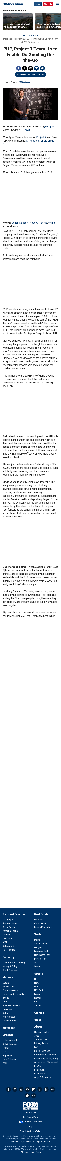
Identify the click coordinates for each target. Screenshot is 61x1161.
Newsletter (52, 1089)
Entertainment (10, 1040)
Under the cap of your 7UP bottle (29, 222)
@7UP (28, 129)
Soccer (37, 998)
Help (30, 1126)
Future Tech (40, 958)
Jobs (36, 1036)
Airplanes (7, 1055)
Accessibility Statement (46, 1062)
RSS (46, 1089)
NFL (36, 979)
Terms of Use (41, 1039)
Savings (6, 934)
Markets (8, 977)
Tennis (37, 1005)
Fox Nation (39, 1070)
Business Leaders (11, 1005)
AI (35, 962)
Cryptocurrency (10, 990)
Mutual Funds (9, 1020)
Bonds (6, 998)
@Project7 (50, 126)
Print (36, 68)
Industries (7, 1009)
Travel (6, 1048)
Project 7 (41, 137)
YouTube (27, 1089)
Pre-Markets (9, 1017)
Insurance (7, 938)
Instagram (21, 1089)
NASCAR (38, 990)
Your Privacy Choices (33, 1122)
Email (42, 68)
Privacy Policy (41, 1043)
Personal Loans (10, 931)
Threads (30, 68)
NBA (36, 983)
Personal (38, 919)
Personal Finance (13, 914)
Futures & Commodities (14, 994)
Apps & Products (42, 1077)
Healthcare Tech (42, 955)
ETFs (5, 1001)
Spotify (27, 1095)
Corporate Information (45, 1054)
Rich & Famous (10, 1044)
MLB (36, 986)
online (51, 222)
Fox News (39, 1066)
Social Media (40, 943)
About (38, 1026)
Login (38, 4)
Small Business (30, 36)
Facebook (18, 68)
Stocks (6, 983)
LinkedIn (39, 1089)
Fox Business (13, 4)
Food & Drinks (9, 1059)
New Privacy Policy (31, 1117)
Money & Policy (10, 966)
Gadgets (38, 947)
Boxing (37, 994)
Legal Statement (43, 1142)
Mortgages (8, 919)
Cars (5, 1051)
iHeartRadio (33, 1095)
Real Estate (41, 914)
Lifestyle (8, 1034)
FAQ (36, 1047)
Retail (5, 1013)
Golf (36, 1001)
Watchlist (9, 1028)
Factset (29, 1139)
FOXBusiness (24, 82)
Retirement (8, 946)
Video (38, 1019)
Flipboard (33, 1089)
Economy (8, 957)
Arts (5, 1063)
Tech (37, 934)
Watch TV (48, 4)
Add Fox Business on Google (32, 74)
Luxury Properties (43, 927)
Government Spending (14, 962)
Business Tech (41, 951)
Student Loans (10, 923)
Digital (37, 940)
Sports (38, 973)
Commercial (40, 923)
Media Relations (42, 1051)
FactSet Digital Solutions (23, 1142)
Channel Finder (41, 1032)
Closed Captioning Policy (46, 1058)
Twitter (24, 68)
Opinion (39, 1012)
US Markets (8, 986)
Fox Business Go (42, 1073)
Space (37, 966)
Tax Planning (9, 950)
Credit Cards (9, 927)
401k (5, 942)
